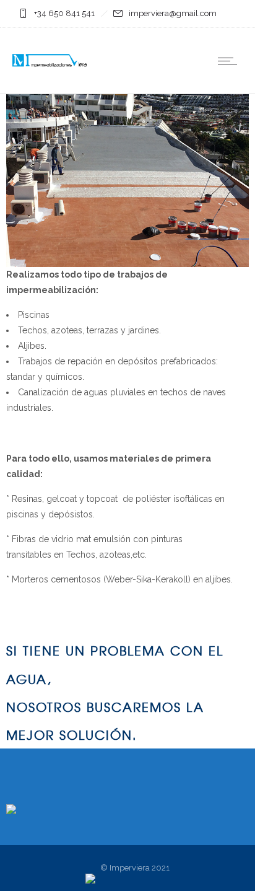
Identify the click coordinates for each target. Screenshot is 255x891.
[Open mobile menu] (230, 60)
